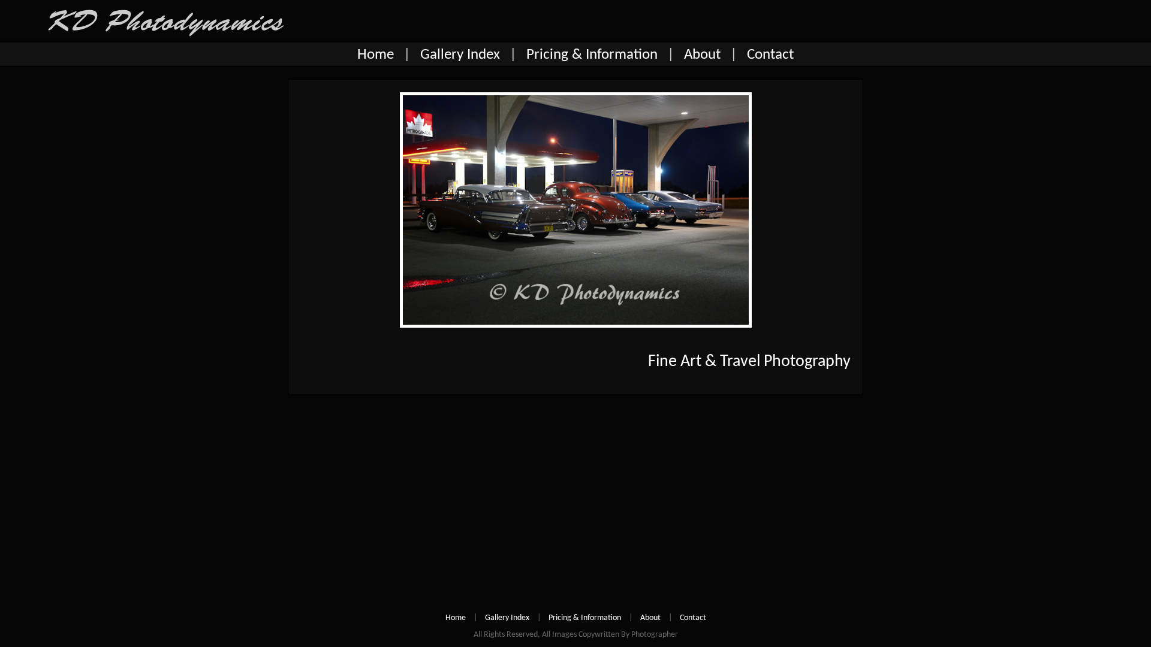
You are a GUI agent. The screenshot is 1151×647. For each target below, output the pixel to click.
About (702, 54)
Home (375, 54)
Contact (770, 54)
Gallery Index (460, 54)
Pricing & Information (592, 54)
